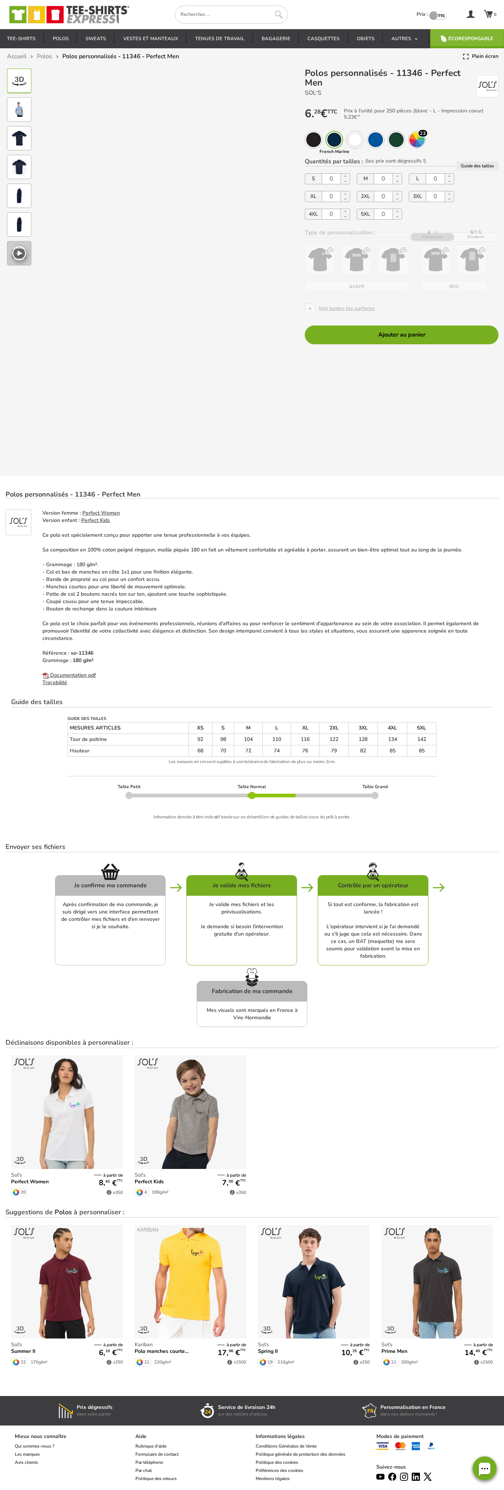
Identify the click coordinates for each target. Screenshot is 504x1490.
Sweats (96, 38)
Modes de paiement (400, 1436)
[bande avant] (356, 259)
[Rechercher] (278, 14)
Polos (61, 38)
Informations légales (280, 1436)
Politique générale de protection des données (300, 1454)
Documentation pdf (72, 675)
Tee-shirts (21, 38)
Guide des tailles (477, 165)
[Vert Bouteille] (396, 140)
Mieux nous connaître (40, 1436)
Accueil (17, 56)
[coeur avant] (320, 259)
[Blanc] (355, 140)
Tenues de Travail (219, 38)
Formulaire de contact (157, 1454)
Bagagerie (276, 38)
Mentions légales (273, 1478)
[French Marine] (334, 140)
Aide (140, 1436)
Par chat (143, 1470)
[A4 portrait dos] (472, 259)
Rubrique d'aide (150, 1446)
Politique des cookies (277, 1462)
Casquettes (323, 38)
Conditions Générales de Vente (286, 1446)
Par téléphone (149, 1462)
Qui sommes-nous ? (34, 1446)
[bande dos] (435, 259)
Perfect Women (101, 512)
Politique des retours (156, 1478)
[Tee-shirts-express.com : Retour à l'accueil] (68, 15)
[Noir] (313, 140)
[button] (485, 1468)
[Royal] (375, 140)
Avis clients (26, 1462)
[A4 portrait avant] (393, 259)
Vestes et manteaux (150, 38)
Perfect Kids (95, 520)
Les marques (27, 1454)
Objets (365, 38)
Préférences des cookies (279, 1470)
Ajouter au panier (401, 335)
